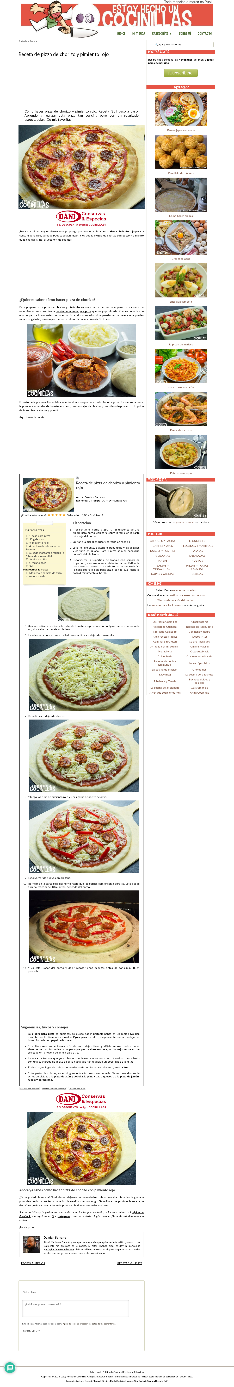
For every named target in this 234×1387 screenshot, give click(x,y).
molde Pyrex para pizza (79, 1037)
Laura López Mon (199, 663)
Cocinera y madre (199, 631)
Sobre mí (185, 33)
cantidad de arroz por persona (187, 595)
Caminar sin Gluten (165, 641)
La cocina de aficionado (165, 687)
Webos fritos (199, 636)
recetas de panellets (184, 590)
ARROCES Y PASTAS (163, 541)
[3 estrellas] (56, 515)
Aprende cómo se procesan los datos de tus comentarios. (89, 1324)
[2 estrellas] (52, 515)
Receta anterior (33, 1263)
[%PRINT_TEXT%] (77, 477)
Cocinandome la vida (199, 656)
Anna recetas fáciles (165, 636)
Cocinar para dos (199, 641)
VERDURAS (162, 555)
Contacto (205, 33)
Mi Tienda (138, 33)
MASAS (163, 560)
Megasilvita (165, 651)
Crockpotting (199, 622)
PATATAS (197, 550)
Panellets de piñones (181, 173)
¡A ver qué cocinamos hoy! (165, 692)
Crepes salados (181, 258)
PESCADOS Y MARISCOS (197, 546)
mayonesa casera (182, 522)
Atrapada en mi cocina (164, 646)
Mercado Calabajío (164, 631)
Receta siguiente (129, 1263)
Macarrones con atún (181, 387)
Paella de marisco (181, 430)
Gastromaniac (199, 687)
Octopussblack (199, 651)
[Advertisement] (82, 82)
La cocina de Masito (164, 669)
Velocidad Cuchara (164, 626)
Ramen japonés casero (181, 130)
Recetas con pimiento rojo (54, 1089)
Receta (33, 41)
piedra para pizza (43, 1034)
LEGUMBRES (197, 541)
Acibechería (165, 656)
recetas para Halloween (166, 605)
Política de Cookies (112, 1372)
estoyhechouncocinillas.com (60, 1250)
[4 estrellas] (60, 515)
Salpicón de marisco (181, 344)
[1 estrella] (49, 515)
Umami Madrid (199, 646)
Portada (23, 41)
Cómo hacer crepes (181, 216)
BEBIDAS (197, 574)
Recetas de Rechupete (199, 626)
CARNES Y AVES (163, 546)
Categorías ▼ (162, 33)
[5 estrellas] (64, 515)
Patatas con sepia (181, 473)
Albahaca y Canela (165, 681)
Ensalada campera (181, 301)
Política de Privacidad (133, 1372)
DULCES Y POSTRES (162, 550)
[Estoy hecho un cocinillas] (117, 19)
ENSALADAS (197, 555)
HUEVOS (197, 560)
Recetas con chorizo (29, 1089)
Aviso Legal (95, 1372)
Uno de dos (199, 669)
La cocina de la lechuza (199, 674)
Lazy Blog (165, 674)
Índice (121, 33)
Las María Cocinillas (165, 622)
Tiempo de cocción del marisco (176, 600)
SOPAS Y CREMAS (162, 574)
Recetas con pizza (77, 1089)
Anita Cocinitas (199, 692)
